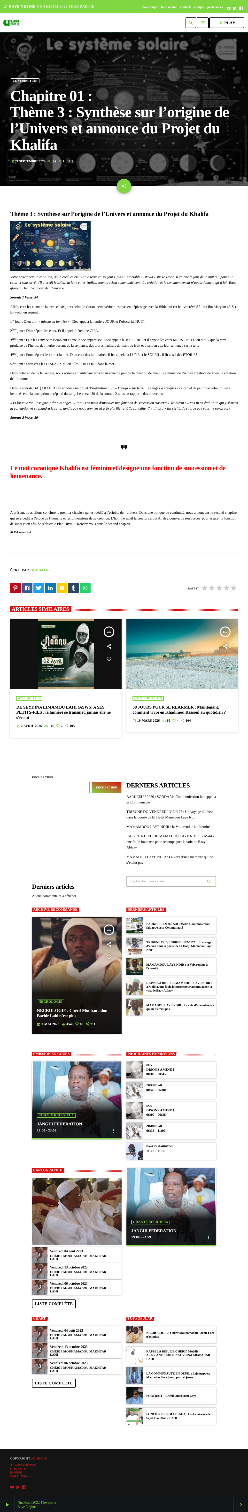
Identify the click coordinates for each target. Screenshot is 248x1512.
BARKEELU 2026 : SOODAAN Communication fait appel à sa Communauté (178, 926)
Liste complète (54, 1303)
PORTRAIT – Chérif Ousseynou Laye (171, 1395)
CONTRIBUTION (25, 80)
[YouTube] (229, 8)
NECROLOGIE (50, 1002)
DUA (149, 1065)
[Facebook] (241, 8)
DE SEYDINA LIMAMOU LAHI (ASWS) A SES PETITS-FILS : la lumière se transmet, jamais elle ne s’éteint (63, 712)
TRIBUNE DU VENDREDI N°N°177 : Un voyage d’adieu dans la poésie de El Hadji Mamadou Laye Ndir (179, 946)
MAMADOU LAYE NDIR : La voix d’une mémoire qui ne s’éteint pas (180, 1007)
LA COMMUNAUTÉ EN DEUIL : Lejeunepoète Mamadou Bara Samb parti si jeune (178, 1375)
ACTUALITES (29, 698)
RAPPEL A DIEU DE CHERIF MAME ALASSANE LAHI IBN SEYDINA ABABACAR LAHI (178, 1355)
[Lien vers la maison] (11, 22)
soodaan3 (40, 570)
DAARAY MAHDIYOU (159, 1146)
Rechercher (42, 777)
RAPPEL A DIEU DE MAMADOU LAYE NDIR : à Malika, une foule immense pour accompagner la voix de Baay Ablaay (170, 841)
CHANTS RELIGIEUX (56, 1115)
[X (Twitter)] (235, 8)
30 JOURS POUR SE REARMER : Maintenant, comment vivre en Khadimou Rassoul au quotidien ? (179, 710)
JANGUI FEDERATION (59, 1124)
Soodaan (39, 1458)
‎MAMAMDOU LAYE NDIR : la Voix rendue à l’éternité (168, 827)
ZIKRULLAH (154, 1085)
